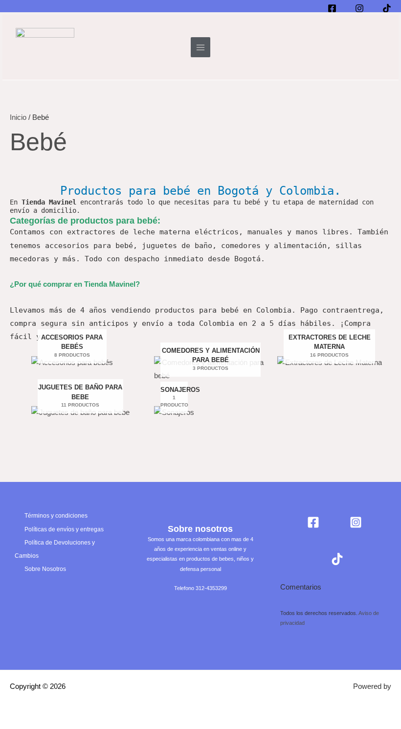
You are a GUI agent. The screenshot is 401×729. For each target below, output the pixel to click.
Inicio (18, 117)
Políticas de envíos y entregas (64, 529)
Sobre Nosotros (45, 569)
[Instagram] (355, 522)
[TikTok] (337, 559)
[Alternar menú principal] (200, 47)
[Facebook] (313, 522)
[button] (380, 47)
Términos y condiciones (56, 515)
